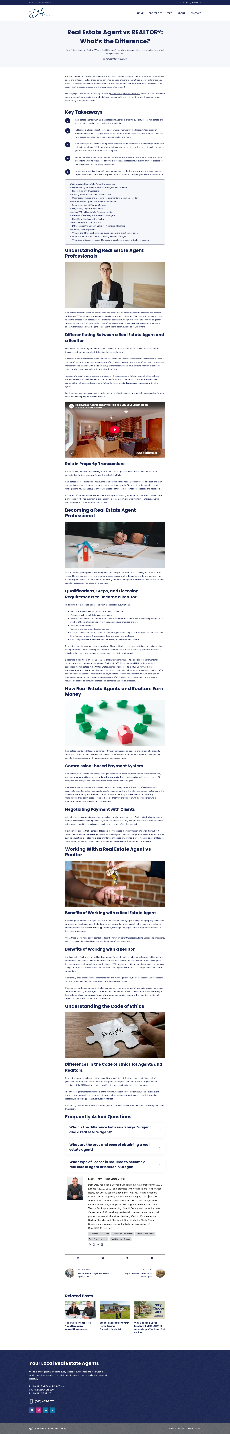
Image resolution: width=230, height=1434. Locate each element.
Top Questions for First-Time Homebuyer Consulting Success (78, 1326)
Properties (155, 13)
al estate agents (85, 119)
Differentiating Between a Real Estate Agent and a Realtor (99, 187)
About (181, 13)
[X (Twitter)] (102, 1258)
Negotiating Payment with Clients (87, 208)
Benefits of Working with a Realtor (88, 219)
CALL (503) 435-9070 (190, 2)
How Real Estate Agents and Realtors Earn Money (94, 201)
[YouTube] (97, 1244)
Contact (195, 13)
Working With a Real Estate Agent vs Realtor (91, 212)
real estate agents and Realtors (125, 93)
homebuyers (104, 1105)
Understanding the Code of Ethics (85, 222)
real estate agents (90, 157)
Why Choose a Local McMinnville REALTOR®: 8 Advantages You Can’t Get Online (149, 1327)
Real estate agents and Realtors (80, 750)
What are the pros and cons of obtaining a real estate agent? (100, 236)
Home (140, 13)
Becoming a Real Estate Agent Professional (90, 194)
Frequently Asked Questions (83, 229)
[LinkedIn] (101, 1244)
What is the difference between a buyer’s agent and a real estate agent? (105, 232)
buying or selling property (95, 76)
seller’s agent (91, 326)
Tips (169, 13)
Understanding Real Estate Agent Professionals (92, 184)
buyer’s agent (105, 780)
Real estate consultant (116, 59)
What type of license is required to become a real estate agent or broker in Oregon (110, 240)
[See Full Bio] (118, 1228)
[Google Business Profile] (52, 1410)
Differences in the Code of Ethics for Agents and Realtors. (99, 225)
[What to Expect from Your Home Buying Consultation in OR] (115, 1310)
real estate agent (75, 376)
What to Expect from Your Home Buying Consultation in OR (114, 1326)
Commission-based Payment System (89, 205)
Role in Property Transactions (85, 190)
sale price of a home (84, 147)
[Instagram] (93, 1244)
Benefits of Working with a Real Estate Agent (93, 215)
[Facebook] (89, 1244)
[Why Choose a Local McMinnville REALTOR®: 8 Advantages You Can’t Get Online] (149, 1310)
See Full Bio (109, 1228)
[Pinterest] (127, 1258)
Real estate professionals (77, 481)
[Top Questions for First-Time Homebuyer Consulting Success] (80, 1310)
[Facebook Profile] (31, 1410)
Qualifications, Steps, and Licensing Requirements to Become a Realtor (105, 197)
